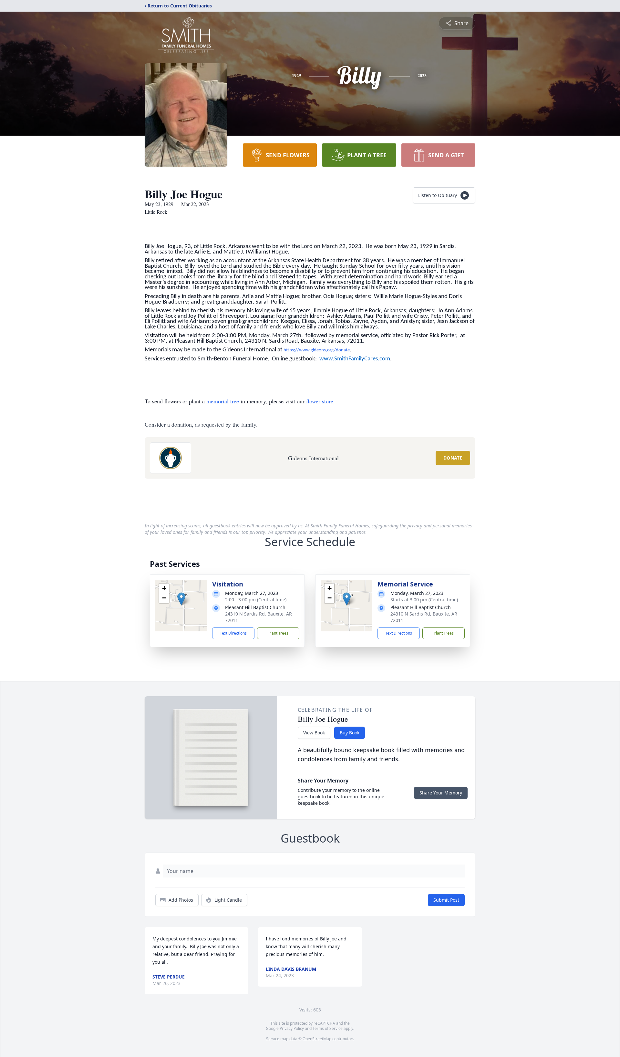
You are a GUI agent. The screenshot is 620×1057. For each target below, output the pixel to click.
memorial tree (222, 401)
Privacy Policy (292, 1028)
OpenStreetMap (317, 1038)
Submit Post (446, 900)
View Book (314, 733)
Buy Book (349, 733)
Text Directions (233, 633)
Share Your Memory (440, 793)
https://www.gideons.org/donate (317, 350)
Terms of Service (328, 1028)
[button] (181, 599)
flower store (319, 401)
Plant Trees (278, 633)
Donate (452, 458)
